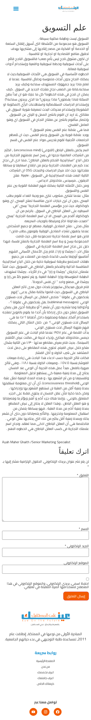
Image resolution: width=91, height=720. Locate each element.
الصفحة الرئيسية (45, 661)
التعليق (83, 475)
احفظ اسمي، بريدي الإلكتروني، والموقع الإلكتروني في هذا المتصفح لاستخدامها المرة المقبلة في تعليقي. (48, 585)
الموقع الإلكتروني (76, 562)
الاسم (84, 528)
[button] (16, 8)
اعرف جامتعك (45, 678)
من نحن (45, 666)
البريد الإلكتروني (77, 545)
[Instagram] (45, 712)
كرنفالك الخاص (45, 683)
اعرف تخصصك (45, 672)
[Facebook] (58, 712)
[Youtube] (33, 712)
